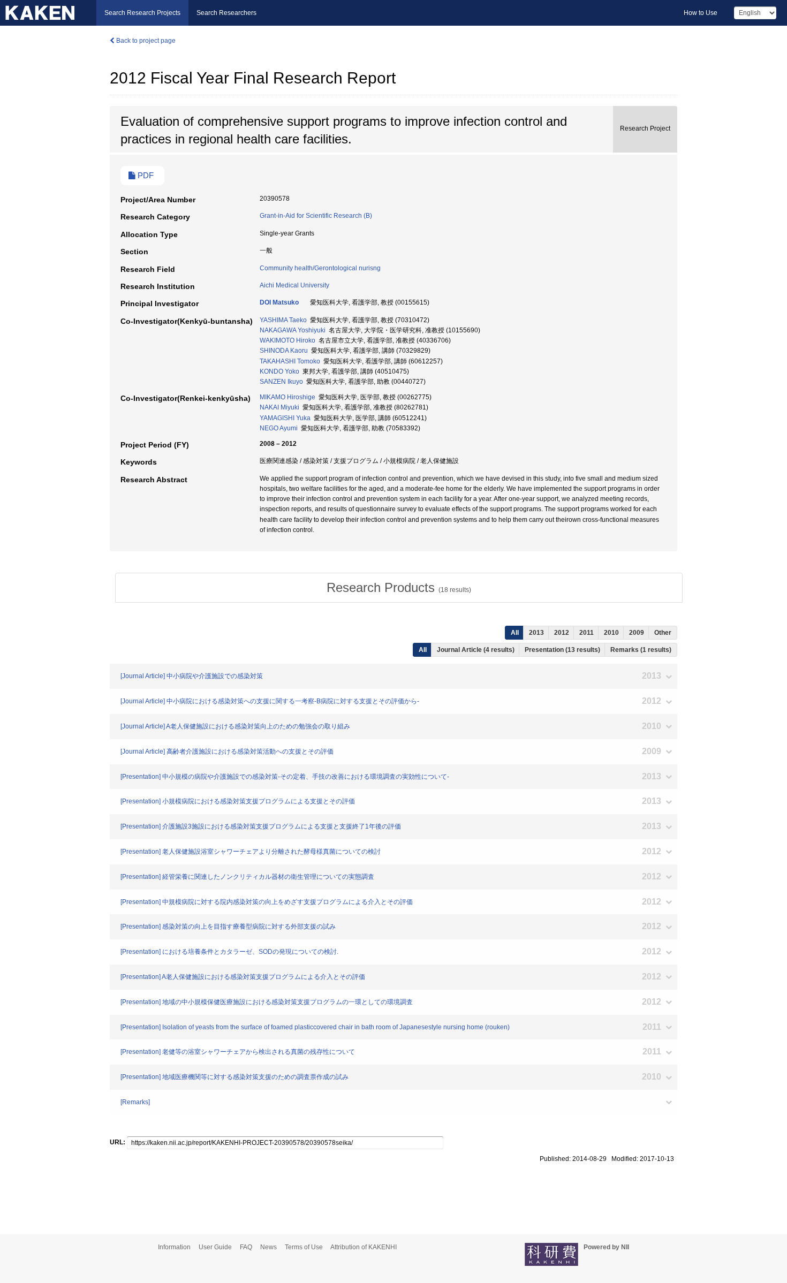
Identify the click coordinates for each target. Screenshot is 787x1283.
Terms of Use (304, 1247)
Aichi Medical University (294, 285)
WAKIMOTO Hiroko (287, 340)
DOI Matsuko (279, 302)
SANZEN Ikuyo (281, 381)
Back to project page (145, 40)
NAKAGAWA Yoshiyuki (293, 330)
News (268, 1247)
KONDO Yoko (279, 371)
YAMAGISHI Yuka (285, 418)
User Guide (215, 1247)
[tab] (399, 588)
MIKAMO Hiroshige (287, 397)
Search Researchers (226, 13)
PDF (144, 175)
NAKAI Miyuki (279, 407)
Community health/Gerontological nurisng (320, 268)
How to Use (700, 13)
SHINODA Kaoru (284, 350)
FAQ (246, 1247)
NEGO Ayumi (279, 428)
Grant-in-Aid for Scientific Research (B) (316, 215)
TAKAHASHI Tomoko (290, 361)
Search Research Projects (142, 13)
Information (174, 1247)
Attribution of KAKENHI (363, 1247)
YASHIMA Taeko (283, 320)
